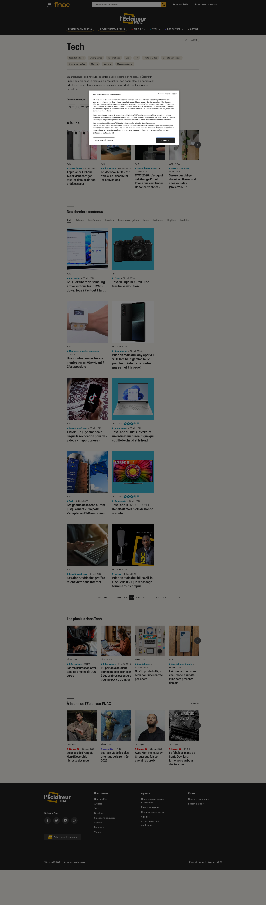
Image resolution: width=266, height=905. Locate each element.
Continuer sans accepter (167, 94)
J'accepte (165, 140)
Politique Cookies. (165, 120)
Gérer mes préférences (104, 140)
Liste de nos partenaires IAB (103, 133)
